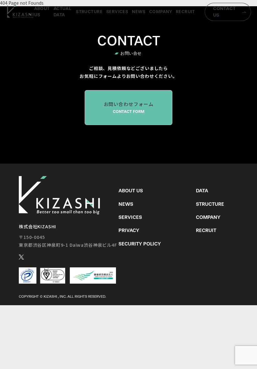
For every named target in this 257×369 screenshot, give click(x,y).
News (138, 11)
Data (202, 191)
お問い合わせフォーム (129, 107)
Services (117, 11)
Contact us (224, 12)
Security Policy (139, 244)
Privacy (128, 230)
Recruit (185, 11)
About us (42, 12)
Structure (89, 11)
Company (160, 11)
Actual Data (62, 12)
